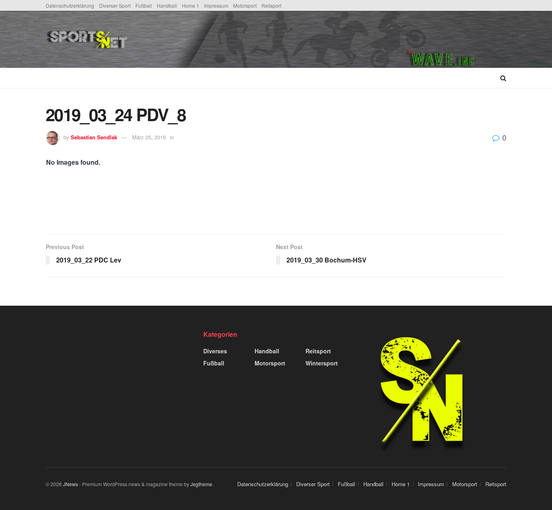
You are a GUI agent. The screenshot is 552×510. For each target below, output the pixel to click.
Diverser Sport (115, 5)
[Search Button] (503, 78)
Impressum (216, 5)
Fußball (143, 5)
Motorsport (245, 5)
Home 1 (190, 5)
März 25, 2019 (149, 137)
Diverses (215, 351)
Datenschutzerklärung (70, 5)
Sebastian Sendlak (94, 137)
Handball (167, 5)
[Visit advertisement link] (456, 39)
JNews (70, 484)
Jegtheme (201, 484)
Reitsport (271, 5)
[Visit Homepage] (148, 40)
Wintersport (321, 363)
